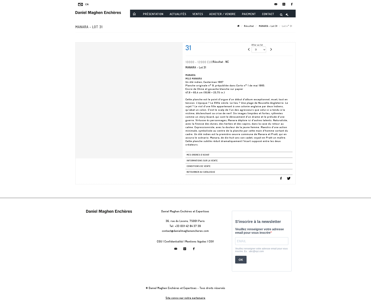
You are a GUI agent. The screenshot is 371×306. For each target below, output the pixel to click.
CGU (159, 241)
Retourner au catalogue (201, 172)
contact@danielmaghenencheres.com (185, 230)
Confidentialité (173, 241)
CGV (211, 241)
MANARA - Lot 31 (267, 26)
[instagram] (284, 4)
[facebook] (292, 4)
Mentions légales (195, 241)
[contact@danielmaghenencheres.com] (276, 4)
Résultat (249, 26)
